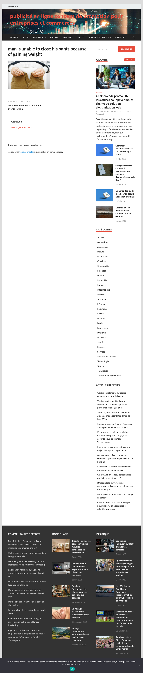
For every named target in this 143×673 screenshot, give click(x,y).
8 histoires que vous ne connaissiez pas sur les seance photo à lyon (26, 573)
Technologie (103, 361)
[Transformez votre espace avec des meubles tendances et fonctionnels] (61, 541)
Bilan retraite (14, 618)
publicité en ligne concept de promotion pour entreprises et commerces (66, 19)
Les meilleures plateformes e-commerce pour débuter (123, 212)
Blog (25, 37)
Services (101, 351)
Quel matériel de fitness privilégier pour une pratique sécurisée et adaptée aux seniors (113, 505)
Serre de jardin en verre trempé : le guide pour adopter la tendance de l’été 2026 (113, 415)
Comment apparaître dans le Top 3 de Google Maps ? (124, 150)
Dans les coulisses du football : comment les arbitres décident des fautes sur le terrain (125, 618)
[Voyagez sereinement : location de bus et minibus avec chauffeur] (61, 628)
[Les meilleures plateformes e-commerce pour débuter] (104, 207)
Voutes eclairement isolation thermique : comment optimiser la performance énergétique (113, 404)
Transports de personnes (109, 375)
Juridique (101, 299)
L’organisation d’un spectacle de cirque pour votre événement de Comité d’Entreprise (26, 637)
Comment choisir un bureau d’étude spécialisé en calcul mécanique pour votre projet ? (25, 544)
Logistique (102, 308)
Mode (100, 323)
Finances (101, 270)
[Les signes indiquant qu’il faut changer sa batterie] (105, 541)
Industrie (101, 285)
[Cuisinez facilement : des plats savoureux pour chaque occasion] (61, 586)
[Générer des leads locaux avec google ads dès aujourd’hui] (104, 191)
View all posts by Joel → (21, 127)
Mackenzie (13, 601)
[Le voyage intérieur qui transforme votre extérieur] (61, 609)
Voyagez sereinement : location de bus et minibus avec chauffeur (80, 634)
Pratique (120, 37)
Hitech (100, 275)
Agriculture (102, 242)
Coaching (101, 261)
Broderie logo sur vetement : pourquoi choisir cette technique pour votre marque (115, 486)
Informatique (103, 289)
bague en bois (14, 610)
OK (72, 669)
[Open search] (134, 37)
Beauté (100, 251)
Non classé (102, 327)
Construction (103, 266)
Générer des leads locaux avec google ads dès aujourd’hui (124, 193)
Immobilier (102, 280)
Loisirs (100, 313)
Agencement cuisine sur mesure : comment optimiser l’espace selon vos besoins (115, 458)
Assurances (102, 246)
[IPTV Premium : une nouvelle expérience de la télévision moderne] (61, 563)
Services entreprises (100, 37)
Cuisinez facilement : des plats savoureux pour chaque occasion (80, 592)
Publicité (101, 337)
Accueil (14, 37)
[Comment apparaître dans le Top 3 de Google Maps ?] (104, 146)
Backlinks (12, 541)
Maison (54, 37)
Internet (68, 37)
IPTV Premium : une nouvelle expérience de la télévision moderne (80, 569)
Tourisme (101, 366)
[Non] (139, 665)
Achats (100, 237)
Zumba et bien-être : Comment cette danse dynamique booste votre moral (125, 643)
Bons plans (39, 37)
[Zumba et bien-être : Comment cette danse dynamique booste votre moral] (105, 637)
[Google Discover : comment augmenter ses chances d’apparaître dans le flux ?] (104, 165)
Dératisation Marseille (19, 581)
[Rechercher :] (115, 49)
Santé (80, 37)
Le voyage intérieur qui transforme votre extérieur (80, 613)
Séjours (100, 347)
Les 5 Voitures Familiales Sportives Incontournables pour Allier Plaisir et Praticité (124, 593)
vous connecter (26, 151)
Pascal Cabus (117, 111)
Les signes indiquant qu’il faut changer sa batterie (125, 545)
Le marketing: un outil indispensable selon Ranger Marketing (25, 621)
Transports (102, 370)
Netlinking (13, 561)
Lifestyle (101, 304)
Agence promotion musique (21, 630)
